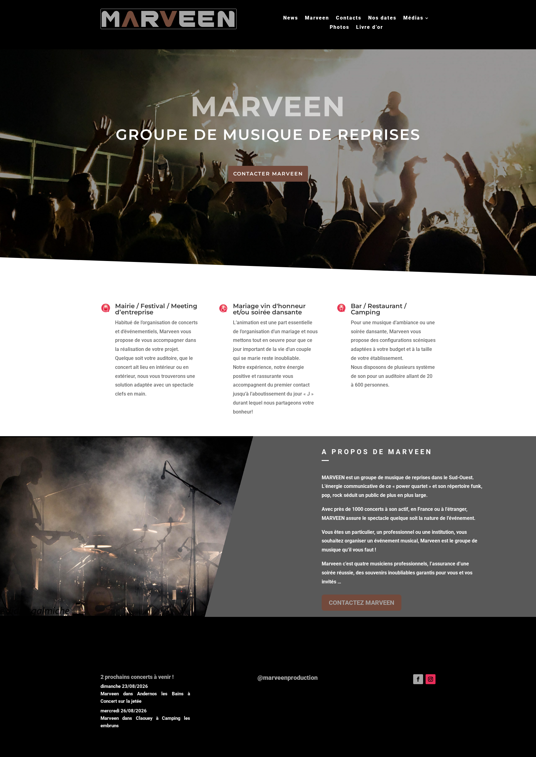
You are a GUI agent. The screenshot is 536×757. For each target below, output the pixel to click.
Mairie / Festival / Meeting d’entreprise (156, 309)
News (290, 18)
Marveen (317, 18)
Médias (413, 18)
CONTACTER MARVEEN (268, 174)
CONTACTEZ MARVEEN (361, 602)
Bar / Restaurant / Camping (378, 309)
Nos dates (382, 18)
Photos (339, 27)
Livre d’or (369, 27)
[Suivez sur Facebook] (418, 679)
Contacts (348, 18)
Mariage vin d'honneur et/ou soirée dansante (269, 309)
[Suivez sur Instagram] (431, 679)
